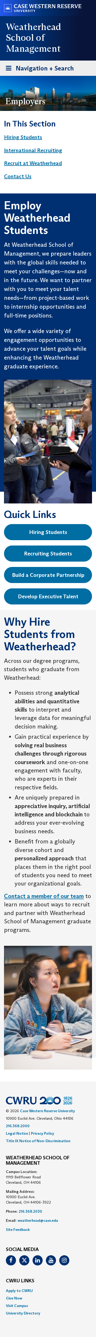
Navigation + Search (38, 70)
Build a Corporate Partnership (48, 575)
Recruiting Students (48, 553)
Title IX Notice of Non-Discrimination (38, 1140)
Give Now (14, 1298)
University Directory (23, 1313)
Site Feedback (18, 1229)
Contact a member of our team (44, 896)
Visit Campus (17, 1305)
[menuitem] (42, 137)
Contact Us (17, 176)
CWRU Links (20, 1281)
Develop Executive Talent (48, 596)
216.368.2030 (30, 1211)
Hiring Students (23, 137)
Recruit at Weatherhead (33, 163)
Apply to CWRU (19, 1290)
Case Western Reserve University (47, 1110)
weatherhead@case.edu (38, 1220)
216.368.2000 (18, 1125)
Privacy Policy (42, 1133)
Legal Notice (17, 1133)
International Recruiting (33, 150)
